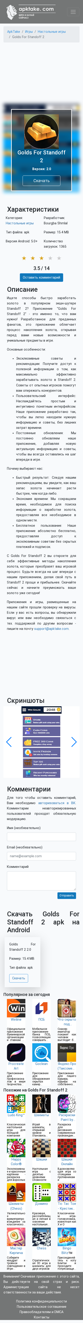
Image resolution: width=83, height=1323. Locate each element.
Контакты (41, 1317)
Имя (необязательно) (24, 828)
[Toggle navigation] (73, 12)
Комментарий (18, 867)
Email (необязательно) (24, 847)
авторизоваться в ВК (57, 803)
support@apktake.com (51, 629)
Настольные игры (20, 223)
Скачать (41, 180)
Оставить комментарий (41, 278)
